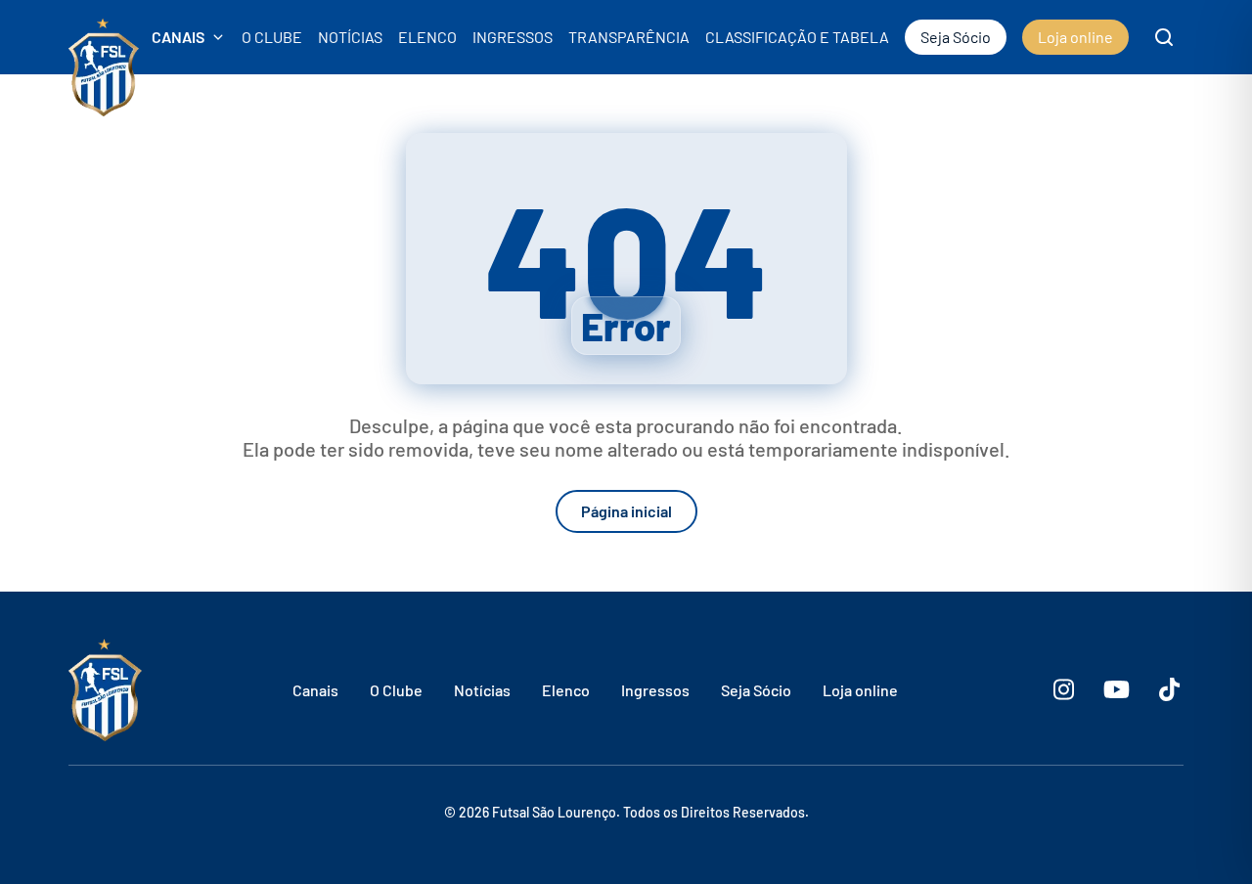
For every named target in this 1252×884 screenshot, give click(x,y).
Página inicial (626, 511)
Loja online (860, 690)
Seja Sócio (756, 690)
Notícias (482, 690)
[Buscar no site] (1164, 37)
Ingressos (655, 690)
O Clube (396, 690)
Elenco (566, 690)
